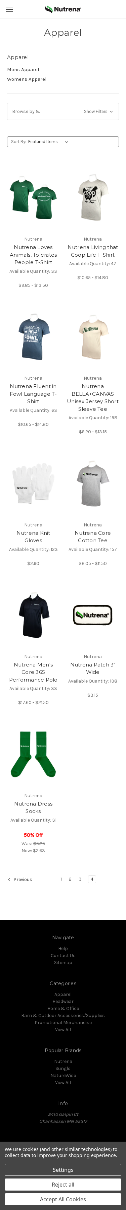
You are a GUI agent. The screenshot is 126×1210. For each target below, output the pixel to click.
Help (63, 948)
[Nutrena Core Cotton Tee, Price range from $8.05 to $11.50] (93, 483)
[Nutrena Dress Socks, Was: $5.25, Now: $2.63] (33, 754)
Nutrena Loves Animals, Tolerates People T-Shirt (33, 254)
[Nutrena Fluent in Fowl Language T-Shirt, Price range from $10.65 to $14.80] (33, 337)
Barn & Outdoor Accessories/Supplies (63, 1015)
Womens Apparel (27, 79)
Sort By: (18, 141)
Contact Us (63, 955)
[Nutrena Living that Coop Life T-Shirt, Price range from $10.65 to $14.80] (93, 198)
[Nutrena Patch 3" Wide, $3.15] (93, 615)
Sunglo (63, 1068)
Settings (63, 1169)
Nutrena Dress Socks (33, 808)
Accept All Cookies (63, 1199)
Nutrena (63, 1061)
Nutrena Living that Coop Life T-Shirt (93, 251)
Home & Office (63, 1008)
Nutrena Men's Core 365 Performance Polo (33, 672)
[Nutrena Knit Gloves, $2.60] (33, 483)
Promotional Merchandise (63, 1022)
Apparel (63, 994)
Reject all (63, 1184)
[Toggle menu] (9, 9)
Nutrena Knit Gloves (33, 537)
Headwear (63, 1001)
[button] (63, 111)
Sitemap (63, 962)
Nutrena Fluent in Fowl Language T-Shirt (33, 393)
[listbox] (49, 142)
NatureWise (63, 1075)
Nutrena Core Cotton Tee (93, 537)
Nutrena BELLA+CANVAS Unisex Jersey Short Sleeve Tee (93, 397)
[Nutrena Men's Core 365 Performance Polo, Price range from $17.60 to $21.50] (33, 615)
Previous (22, 879)
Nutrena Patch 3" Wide (93, 668)
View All (63, 1029)
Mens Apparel (23, 69)
